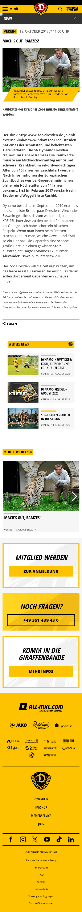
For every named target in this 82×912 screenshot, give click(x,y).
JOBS (41, 824)
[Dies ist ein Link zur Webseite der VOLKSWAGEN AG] (31, 755)
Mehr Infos (41, 671)
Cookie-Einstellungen (41, 903)
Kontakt (41, 882)
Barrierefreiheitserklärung (41, 860)
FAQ (41, 874)
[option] (41, 496)
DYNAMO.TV (41, 799)
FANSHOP (41, 807)
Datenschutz (41, 889)
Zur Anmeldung (41, 571)
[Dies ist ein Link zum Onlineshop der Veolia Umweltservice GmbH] (69, 748)
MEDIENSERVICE (41, 815)
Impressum (41, 867)
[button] (60, 9)
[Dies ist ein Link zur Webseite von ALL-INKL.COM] (41, 707)
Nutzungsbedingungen (41, 896)
